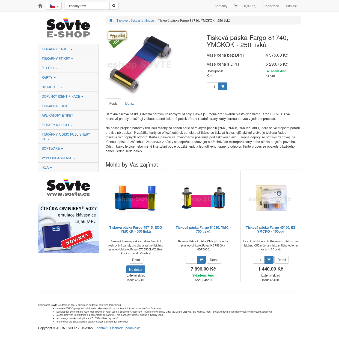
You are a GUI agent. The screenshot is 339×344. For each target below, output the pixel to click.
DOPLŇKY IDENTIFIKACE (61, 96)
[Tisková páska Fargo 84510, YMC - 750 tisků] (203, 198)
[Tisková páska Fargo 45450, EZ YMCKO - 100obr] (271, 198)
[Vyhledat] (114, 6)
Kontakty (221, 5)
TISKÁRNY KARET (56, 49)
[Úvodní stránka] (110, 20)
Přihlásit (291, 5)
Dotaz (129, 103)
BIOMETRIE (51, 87)
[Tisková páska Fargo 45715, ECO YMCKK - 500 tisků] (136, 198)
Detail (136, 259)
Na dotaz (135, 269)
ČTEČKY (49, 68)
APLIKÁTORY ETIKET (57, 115)
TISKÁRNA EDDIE (55, 106)
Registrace (271, 5)
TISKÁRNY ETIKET (56, 58)
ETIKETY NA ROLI (56, 124)
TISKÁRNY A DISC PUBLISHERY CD (66, 136)
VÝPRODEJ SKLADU (57, 157)
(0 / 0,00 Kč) (247, 5)
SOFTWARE (51, 148)
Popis (113, 103)
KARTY (47, 77)
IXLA (46, 167)
